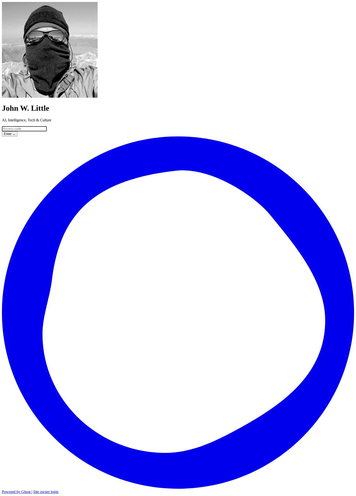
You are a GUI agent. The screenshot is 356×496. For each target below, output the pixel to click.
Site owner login (45, 492)
